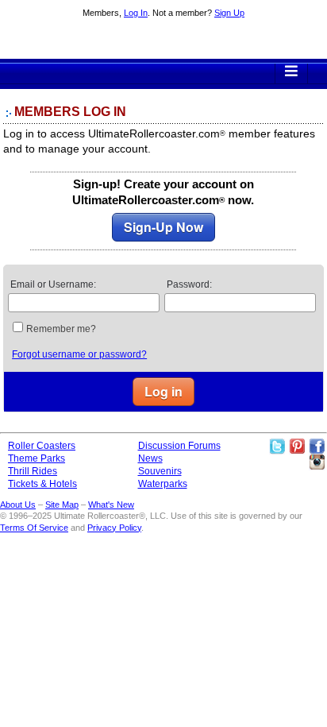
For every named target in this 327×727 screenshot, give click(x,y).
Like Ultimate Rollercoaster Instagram (317, 462)
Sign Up (229, 12)
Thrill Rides (32, 471)
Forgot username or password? (79, 354)
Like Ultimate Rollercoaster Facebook (317, 446)
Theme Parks (36, 458)
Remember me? (61, 328)
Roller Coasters (41, 445)
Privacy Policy (114, 527)
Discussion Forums (179, 445)
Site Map (62, 504)
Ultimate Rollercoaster (163, 40)
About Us (18, 504)
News (150, 458)
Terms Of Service (34, 527)
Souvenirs (160, 471)
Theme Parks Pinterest (297, 446)
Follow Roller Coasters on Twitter (277, 446)
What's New (111, 504)
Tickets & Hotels (42, 483)
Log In (136, 12)
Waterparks (162, 483)
